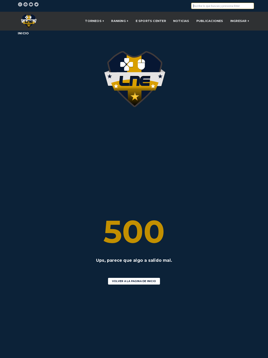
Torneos (93, 21)
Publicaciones (209, 21)
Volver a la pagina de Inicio (134, 281)
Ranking (119, 21)
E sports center (151, 21)
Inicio (23, 33)
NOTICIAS (181, 21)
